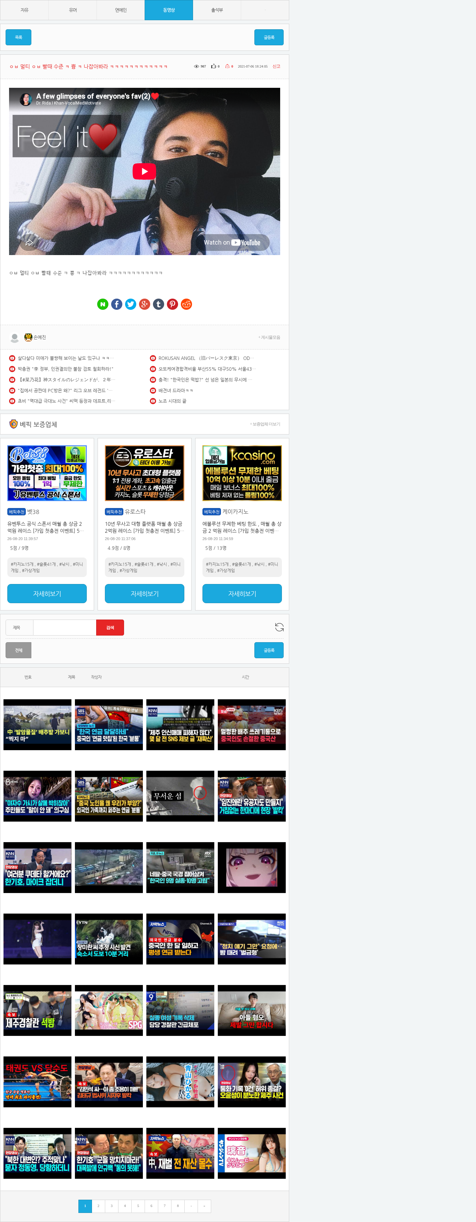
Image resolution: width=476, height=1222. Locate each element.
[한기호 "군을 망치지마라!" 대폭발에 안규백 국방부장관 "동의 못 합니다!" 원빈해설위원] (109, 1153)
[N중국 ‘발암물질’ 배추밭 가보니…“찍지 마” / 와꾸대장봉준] (37, 725)
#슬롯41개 (46, 564)
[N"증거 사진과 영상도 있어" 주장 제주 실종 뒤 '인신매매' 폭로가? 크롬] (180, 725)
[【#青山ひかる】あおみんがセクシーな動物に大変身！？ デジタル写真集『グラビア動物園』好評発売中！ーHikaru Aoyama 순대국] (180, 1082)
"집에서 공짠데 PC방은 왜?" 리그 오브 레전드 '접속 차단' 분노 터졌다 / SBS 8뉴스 (66, 390)
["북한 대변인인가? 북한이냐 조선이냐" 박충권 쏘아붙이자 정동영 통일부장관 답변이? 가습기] (37, 1153)
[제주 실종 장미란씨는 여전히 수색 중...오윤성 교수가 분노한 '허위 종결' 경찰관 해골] (252, 1082)
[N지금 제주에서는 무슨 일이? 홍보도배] (180, 796)
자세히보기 (47, 593)
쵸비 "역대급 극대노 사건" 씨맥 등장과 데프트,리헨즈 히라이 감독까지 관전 (66, 401)
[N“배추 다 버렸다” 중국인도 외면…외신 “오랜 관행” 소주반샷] (252, 725)
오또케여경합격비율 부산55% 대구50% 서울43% (207, 368)
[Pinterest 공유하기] (172, 305)
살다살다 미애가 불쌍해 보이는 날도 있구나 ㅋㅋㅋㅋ (66, 358)
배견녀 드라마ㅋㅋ (176, 390)
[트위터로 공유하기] (130, 305)
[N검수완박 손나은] (37, 796)
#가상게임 (31, 570)
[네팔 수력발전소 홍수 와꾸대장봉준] (109, 867)
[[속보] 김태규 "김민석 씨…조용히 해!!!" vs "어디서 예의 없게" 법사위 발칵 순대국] (109, 1082)
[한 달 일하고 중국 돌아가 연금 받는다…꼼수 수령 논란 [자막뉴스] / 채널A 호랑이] (180, 939)
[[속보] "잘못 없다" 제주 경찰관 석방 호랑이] (37, 1010)
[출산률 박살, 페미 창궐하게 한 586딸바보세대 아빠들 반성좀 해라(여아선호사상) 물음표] (252, 1010)
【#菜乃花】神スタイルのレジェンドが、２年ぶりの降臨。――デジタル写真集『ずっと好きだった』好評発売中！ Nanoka (66, 379)
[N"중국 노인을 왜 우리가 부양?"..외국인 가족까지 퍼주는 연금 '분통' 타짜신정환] (109, 796)
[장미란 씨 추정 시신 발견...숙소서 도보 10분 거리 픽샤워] (109, 939)
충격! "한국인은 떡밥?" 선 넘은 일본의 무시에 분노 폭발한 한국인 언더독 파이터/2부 (207, 379)
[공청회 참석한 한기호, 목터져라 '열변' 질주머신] (37, 867)
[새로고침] (279, 627)
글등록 (269, 37)
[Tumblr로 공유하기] (158, 305)
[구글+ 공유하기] (144, 305)
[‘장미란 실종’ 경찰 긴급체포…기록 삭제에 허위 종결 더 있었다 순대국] (180, 1010)
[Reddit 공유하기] (186, 305)
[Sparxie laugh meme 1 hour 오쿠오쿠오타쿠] (252, 867)
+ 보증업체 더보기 (265, 424)
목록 (18, 37)
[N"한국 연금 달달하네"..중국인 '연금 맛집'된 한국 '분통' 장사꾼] (109, 725)
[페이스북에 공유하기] (116, 305)
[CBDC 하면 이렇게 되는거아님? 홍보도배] (180, 1153)
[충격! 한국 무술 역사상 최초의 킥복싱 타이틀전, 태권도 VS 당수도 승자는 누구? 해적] (37, 1082)
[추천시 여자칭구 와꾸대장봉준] (37, 939)
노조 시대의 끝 (172, 401)
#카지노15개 (22, 564)
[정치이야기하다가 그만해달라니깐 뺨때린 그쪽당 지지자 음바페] (252, 939)
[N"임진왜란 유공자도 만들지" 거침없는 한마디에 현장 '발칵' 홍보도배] (252, 796)
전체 (18, 650)
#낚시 (64, 564)
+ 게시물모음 (269, 337)
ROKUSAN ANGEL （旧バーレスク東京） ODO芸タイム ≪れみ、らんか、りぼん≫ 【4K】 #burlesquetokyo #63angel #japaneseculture (207, 358)
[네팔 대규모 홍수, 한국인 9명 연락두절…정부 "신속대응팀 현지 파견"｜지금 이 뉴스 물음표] (180, 867)
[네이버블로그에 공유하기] (103, 305)
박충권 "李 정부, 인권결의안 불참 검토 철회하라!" (66, 368)
